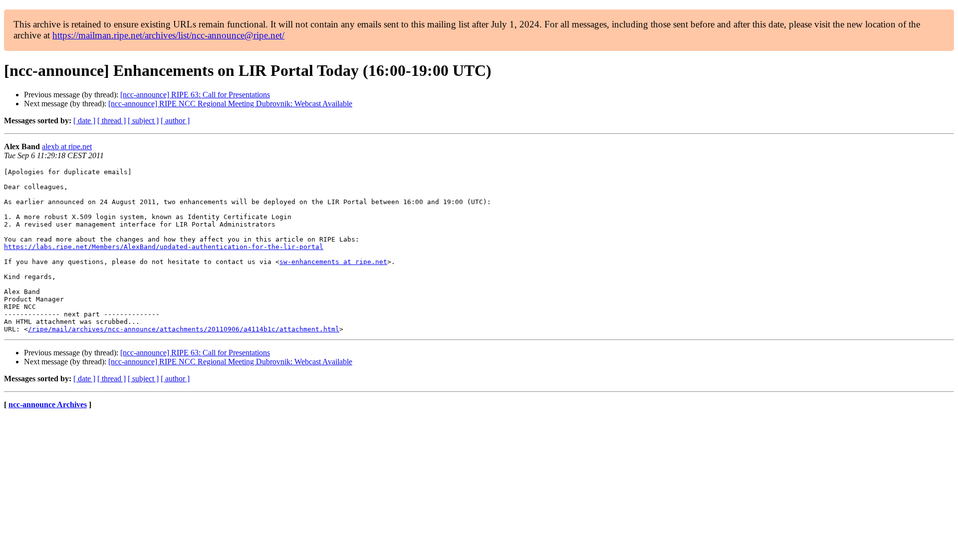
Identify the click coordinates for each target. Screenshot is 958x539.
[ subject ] (143, 120)
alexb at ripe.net (67, 146)
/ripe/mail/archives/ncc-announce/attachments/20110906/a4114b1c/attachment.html (183, 329)
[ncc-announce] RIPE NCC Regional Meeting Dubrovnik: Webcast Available (230, 103)
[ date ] (84, 120)
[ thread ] (111, 120)
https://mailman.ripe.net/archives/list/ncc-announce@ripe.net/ (168, 35)
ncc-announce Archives (47, 404)
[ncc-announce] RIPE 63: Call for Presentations (195, 94)
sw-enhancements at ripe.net (333, 262)
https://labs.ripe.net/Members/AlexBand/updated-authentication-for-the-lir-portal (163, 247)
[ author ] (175, 120)
